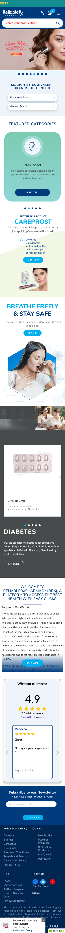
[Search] (58, 23)
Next (60, 477)
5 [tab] (40, 208)
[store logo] (12, 13)
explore (32, 333)
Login (42, 13)
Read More (32, 754)
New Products (46, 926)
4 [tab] (37, 208)
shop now (33, 260)
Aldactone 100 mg (22, 930)
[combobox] (32, 23)
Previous (5, 477)
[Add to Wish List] (57, 450)
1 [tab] (26, 208)
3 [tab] (33, 208)
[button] (19, 74)
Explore (32, 192)
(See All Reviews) (32, 808)
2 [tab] (30, 208)
